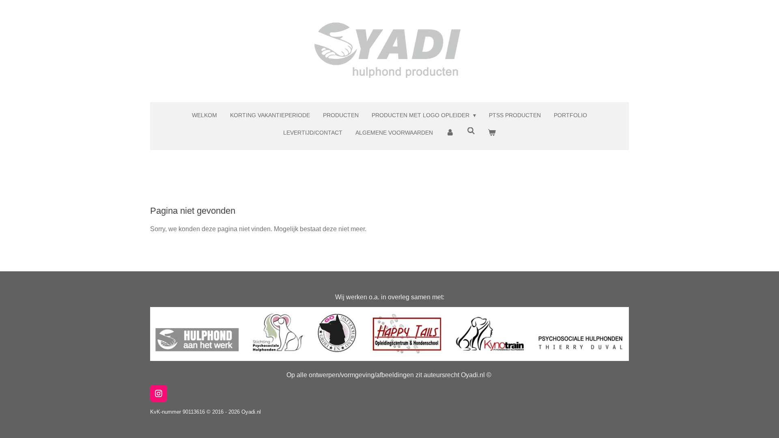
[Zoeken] (471, 131)
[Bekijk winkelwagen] (491, 133)
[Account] (449, 133)
